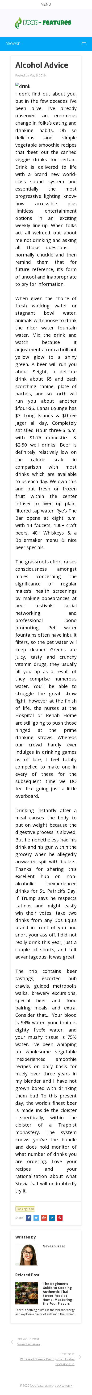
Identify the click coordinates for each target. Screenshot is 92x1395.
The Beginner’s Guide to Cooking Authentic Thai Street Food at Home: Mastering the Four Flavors (57, 1293)
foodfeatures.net (41, 1385)
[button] (46, 4)
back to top (63, 1385)
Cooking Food (25, 1209)
